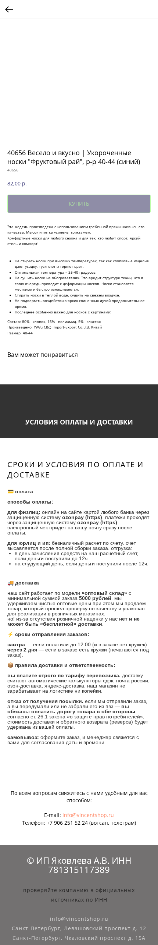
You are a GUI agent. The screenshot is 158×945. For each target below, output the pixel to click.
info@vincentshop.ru (88, 814)
